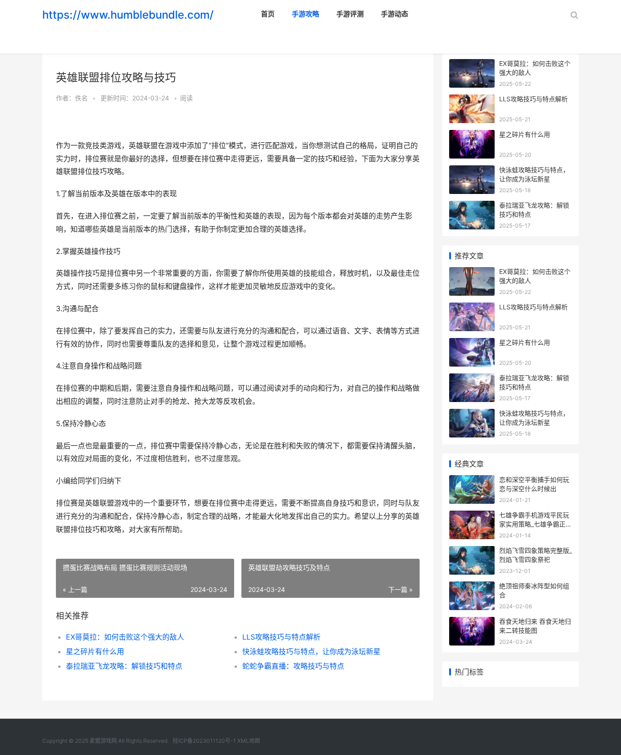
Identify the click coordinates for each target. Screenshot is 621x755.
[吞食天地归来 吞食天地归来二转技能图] (472, 622)
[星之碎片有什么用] (472, 135)
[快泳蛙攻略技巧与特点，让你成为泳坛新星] (472, 171)
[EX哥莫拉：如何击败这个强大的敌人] (472, 65)
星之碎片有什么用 (95, 651)
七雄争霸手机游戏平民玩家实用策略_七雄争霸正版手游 (535, 523)
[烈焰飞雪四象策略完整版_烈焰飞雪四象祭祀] (472, 552)
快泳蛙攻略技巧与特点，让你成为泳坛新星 (311, 651)
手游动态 (394, 14)
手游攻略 (305, 14)
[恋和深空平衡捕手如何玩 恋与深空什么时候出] (472, 481)
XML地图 (248, 740)
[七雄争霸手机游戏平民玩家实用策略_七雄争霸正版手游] (472, 516)
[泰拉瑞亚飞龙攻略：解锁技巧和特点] (472, 206)
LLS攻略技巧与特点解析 (281, 636)
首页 (268, 14)
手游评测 (350, 14)
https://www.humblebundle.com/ (128, 14)
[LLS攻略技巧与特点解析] (472, 100)
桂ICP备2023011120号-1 (204, 740)
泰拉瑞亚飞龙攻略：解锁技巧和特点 (124, 666)
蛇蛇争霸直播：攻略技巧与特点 (293, 666)
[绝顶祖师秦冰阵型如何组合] (472, 587)
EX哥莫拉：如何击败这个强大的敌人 (125, 636)
